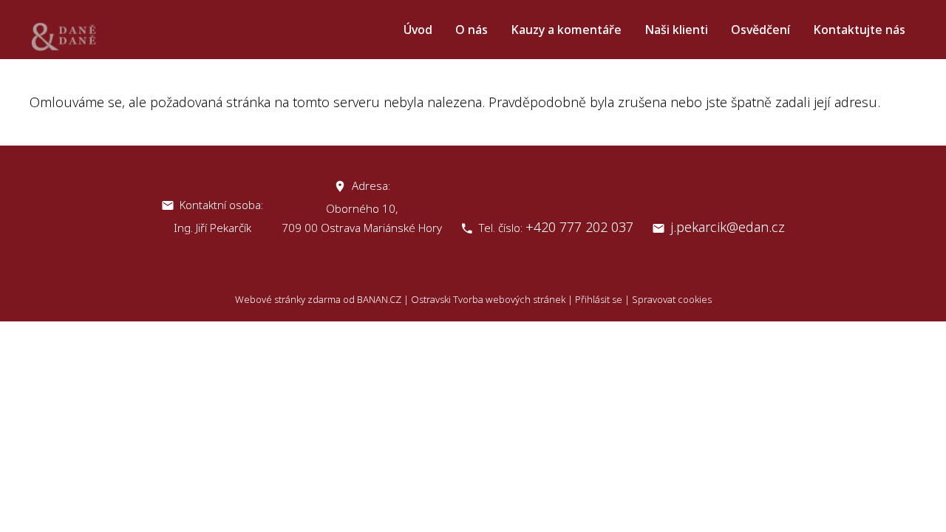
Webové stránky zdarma (288, 299)
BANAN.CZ (379, 299)
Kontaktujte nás (859, 29)
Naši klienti (676, 29)
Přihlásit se (598, 299)
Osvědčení (760, 29)
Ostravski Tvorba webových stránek (488, 299)
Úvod (418, 29)
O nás (471, 29)
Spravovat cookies (672, 299)
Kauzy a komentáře (566, 29)
